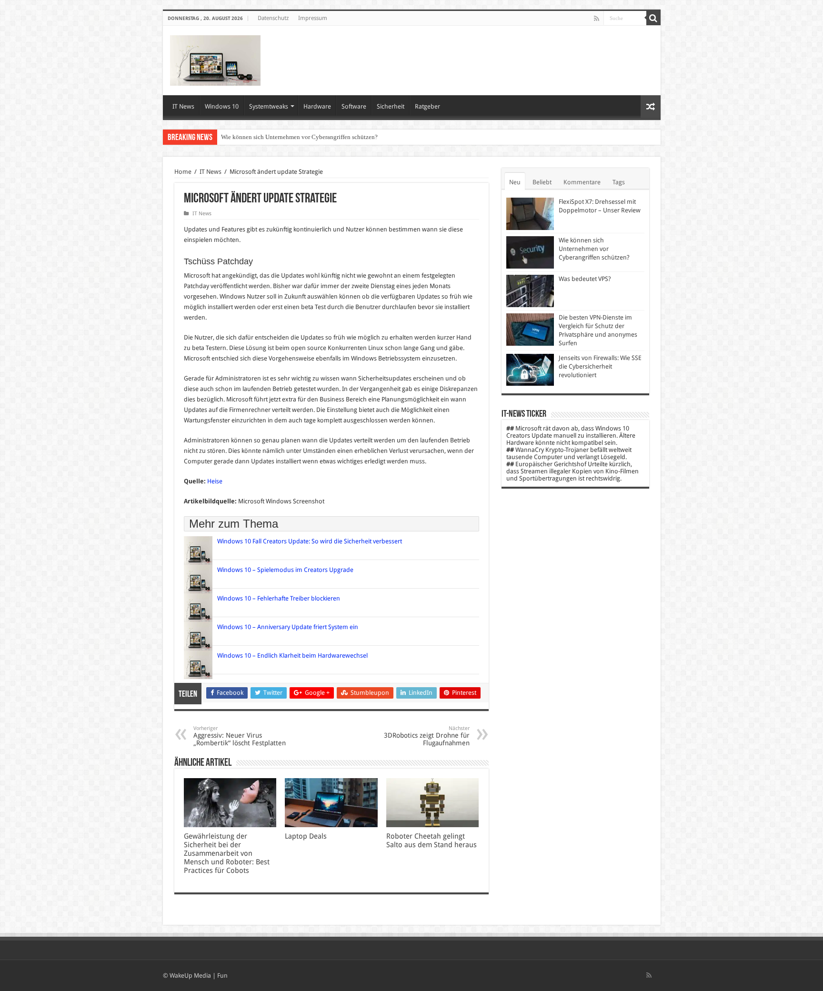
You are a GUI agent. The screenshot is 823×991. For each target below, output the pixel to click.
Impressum (312, 18)
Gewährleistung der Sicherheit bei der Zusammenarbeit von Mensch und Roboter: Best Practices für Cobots (227, 853)
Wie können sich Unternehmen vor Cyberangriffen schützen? (299, 136)
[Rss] (596, 18)
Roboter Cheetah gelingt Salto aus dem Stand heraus (432, 840)
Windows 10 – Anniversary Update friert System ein (287, 627)
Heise (214, 481)
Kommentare (582, 182)
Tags (618, 182)
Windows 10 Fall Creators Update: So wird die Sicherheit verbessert (309, 541)
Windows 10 (222, 106)
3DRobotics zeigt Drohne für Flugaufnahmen (427, 736)
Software (353, 106)
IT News (183, 106)
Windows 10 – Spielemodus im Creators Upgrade (285, 569)
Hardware (317, 106)
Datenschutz (273, 18)
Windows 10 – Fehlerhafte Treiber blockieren (278, 598)
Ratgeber (427, 106)
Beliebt (542, 182)
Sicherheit (390, 106)
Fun (222, 975)
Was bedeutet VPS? (585, 278)
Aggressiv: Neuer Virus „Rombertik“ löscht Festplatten (239, 736)
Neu (515, 182)
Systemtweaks (268, 106)
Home (182, 171)
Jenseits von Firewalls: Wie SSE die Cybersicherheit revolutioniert (600, 366)
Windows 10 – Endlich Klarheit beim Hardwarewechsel (292, 655)
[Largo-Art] (215, 58)
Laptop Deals (306, 836)
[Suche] (653, 18)
